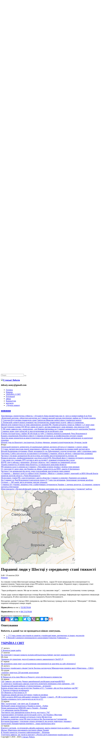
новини (6, 410)
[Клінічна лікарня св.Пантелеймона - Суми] (50, 19)
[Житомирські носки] (50, 57)
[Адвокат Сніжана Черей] (50, 38)
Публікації (10, 396)
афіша (8, 399)
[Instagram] (7, 619)
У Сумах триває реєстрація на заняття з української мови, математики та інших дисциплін (45, 635)
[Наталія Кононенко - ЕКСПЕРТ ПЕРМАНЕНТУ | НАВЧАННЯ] (50, 76)
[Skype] (29, 619)
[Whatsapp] (20, 619)
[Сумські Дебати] (10, 380)
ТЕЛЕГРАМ (26, 607)
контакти (10, 403)
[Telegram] (25, 619)
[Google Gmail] (50, 619)
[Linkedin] (16, 619)
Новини (9, 392)
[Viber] (33, 619)
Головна (9, 390)
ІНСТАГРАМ (26, 612)
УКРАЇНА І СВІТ (13, 394)
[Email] (37, 619)
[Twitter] (12, 619)
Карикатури (11, 401)
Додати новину (13, 405)
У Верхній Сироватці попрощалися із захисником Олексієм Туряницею (37, 638)
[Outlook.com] (46, 619)
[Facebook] (3, 619)
